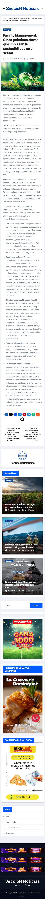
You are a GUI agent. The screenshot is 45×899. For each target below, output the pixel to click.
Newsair (33, 893)
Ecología (10, 18)
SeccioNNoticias (16, 59)
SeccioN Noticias (22, 8)
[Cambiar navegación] (3, 8)
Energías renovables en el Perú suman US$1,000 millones (21, 546)
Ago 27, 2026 (29, 510)
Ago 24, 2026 (29, 591)
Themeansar (22, 896)
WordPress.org (8, 833)
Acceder (6, 816)
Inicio (4, 18)
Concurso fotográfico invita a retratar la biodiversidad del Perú (20, 585)
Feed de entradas (10, 822)
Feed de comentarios (11, 827)
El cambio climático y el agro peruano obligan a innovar (20, 506)
